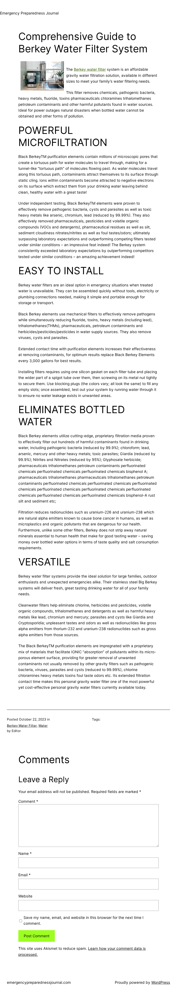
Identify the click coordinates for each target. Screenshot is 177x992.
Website (25, 896)
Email (24, 875)
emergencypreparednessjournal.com (39, 982)
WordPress (160, 982)
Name (25, 853)
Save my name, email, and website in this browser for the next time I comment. (84, 920)
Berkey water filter (90, 69)
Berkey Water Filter (22, 726)
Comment (28, 801)
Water (43, 726)
